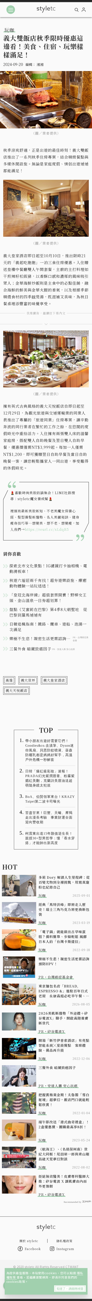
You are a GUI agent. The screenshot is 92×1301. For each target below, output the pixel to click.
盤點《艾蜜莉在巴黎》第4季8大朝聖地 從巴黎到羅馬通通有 (48, 612)
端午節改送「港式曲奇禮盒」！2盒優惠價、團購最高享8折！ (64, 1124)
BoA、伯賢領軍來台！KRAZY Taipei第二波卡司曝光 (50, 799)
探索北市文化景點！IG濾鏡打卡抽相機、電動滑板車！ (48, 568)
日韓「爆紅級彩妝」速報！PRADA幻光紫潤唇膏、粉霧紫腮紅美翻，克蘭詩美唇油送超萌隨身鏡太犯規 (50, 778)
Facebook (33, 1249)
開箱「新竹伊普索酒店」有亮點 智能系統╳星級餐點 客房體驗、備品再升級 (64, 1045)
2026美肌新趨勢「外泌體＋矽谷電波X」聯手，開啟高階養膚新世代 (63, 1018)
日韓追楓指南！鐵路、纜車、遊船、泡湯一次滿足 (48, 626)
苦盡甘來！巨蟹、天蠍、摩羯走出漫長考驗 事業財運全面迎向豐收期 (49, 817)
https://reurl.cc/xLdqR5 (47, 529)
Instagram (65, 1249)
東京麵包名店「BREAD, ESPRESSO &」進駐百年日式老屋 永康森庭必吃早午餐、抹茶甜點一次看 (64, 991)
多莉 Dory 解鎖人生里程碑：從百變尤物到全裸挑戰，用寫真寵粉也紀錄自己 (64, 882)
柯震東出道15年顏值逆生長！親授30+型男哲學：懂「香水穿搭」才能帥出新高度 (50, 838)
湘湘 (40, 64)
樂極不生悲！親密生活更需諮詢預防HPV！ (64, 961)
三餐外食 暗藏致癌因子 (57, 1067)
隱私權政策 (64, 1241)
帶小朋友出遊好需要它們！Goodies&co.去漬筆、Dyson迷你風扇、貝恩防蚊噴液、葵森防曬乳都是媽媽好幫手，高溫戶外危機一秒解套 (49, 750)
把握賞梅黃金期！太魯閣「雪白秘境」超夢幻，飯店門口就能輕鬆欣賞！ (64, 1099)
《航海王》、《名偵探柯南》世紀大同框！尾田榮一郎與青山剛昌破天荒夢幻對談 (64, 1154)
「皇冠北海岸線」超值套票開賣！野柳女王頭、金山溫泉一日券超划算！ (48, 597)
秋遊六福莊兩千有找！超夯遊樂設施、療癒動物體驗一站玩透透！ (48, 583)
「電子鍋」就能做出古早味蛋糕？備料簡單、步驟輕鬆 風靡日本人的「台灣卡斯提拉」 (63, 936)
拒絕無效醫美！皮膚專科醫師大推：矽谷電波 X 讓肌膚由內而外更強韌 (64, 1181)
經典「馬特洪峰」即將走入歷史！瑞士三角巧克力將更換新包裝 (64, 909)
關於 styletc (28, 1241)
